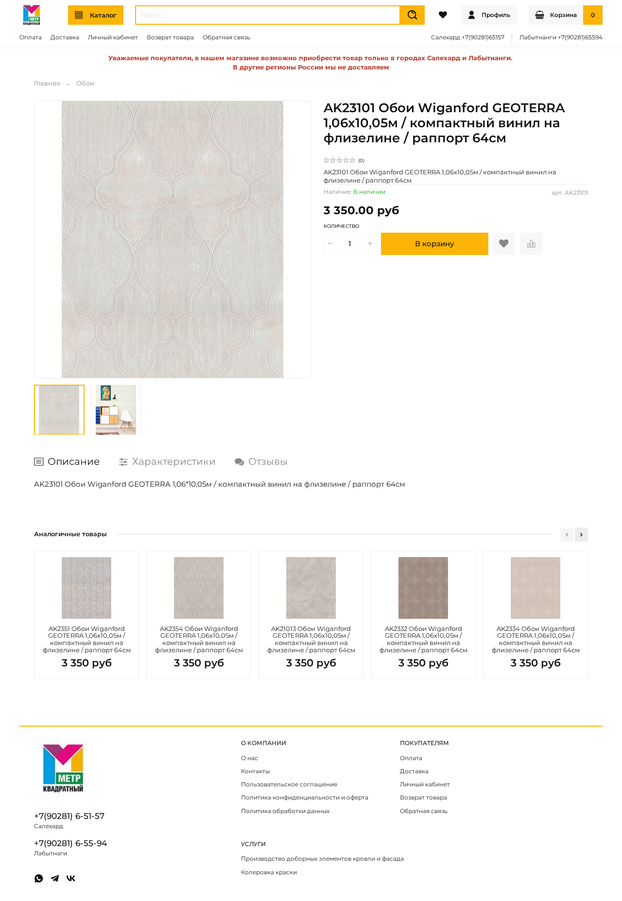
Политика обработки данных (285, 811)
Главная (47, 83)
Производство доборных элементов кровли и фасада (322, 858)
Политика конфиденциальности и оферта (304, 797)
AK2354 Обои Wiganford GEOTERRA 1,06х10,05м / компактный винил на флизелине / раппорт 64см (199, 639)
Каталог (103, 15)
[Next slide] (298, 239)
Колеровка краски (269, 872)
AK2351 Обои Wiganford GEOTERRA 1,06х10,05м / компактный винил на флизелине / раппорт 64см (87, 639)
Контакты (255, 771)
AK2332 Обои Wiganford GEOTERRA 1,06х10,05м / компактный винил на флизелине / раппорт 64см (423, 639)
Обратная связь (226, 37)
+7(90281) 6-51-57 (69, 816)
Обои (85, 83)
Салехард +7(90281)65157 (467, 37)
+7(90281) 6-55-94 (70, 843)
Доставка (65, 37)
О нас (249, 758)
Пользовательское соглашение (289, 784)
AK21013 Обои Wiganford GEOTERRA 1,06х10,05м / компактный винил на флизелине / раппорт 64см (311, 639)
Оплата (30, 37)
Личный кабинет (113, 37)
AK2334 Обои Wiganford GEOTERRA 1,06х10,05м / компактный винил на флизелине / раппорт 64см (536, 639)
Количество (341, 226)
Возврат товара (170, 37)
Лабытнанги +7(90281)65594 (561, 37)
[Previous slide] (46, 239)
